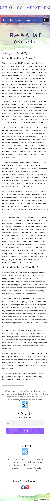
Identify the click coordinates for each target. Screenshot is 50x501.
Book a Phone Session (12, 20)
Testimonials (30, 20)
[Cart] (40, 20)
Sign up (25, 431)
